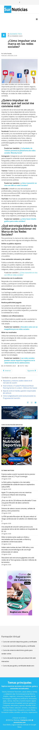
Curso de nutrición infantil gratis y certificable (19, 646)
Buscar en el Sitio (19, 718)
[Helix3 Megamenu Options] (37, 19)
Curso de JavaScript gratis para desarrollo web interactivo (18, 659)
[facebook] (19, 2)
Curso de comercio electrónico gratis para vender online (16, 652)
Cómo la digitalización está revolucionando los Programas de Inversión (19, 397)
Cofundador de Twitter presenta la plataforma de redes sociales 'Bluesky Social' (19, 150)
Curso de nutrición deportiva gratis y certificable (20, 642)
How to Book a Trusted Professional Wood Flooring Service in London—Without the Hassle (20, 387)
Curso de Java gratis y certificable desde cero (18, 666)
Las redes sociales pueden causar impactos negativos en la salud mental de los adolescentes (19, 360)
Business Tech (16, 34)
